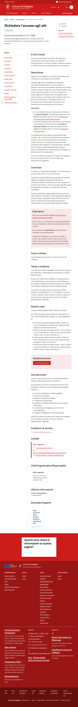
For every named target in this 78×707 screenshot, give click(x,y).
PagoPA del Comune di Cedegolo (62, 651)
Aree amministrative (10, 579)
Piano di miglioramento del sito (67, 693)
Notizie (24, 576)
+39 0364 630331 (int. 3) (44, 448)
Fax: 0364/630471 (35, 639)
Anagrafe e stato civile (46, 581)
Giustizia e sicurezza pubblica (45, 599)
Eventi (59, 579)
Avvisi (24, 579)
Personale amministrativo (12, 587)
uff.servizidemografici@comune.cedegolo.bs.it (49, 453)
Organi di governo (10, 576)
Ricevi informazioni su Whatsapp (61, 639)
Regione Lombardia (10, 2)
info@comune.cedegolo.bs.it (38, 648)
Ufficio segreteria (38, 444)
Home (6, 19)
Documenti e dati (9, 590)
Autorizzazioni (20, 19)
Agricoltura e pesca (45, 576)
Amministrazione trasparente (12, 631)
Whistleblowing (12, 676)
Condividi (63, 24)
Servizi (12, 19)
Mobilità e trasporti (45, 606)
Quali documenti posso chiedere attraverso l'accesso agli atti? (37, 516)
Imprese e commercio (46, 604)
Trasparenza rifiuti (13, 661)
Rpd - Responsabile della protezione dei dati (39, 659)
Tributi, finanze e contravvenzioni (44, 616)
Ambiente (42, 579)
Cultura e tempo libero (46, 593)
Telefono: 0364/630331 (37, 636)
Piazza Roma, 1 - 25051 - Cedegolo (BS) (40, 633)
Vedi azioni (64, 26)
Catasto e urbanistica (46, 590)
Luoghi (60, 576)
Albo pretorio (10, 647)
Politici (6, 584)
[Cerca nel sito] (71, 7)
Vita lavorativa (44, 623)
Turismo (42, 620)
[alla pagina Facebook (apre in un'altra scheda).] (57, 7)
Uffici (6, 581)
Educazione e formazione (47, 595)
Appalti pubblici (44, 584)
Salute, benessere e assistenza (45, 610)
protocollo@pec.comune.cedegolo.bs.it (50, 455)
